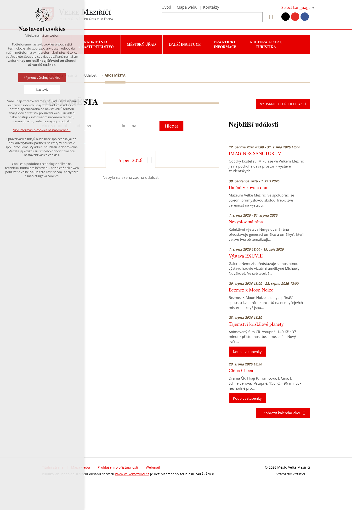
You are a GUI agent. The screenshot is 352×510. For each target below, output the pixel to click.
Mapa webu (187, 7)
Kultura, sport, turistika (266, 44)
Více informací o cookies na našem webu (42, 130)
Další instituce (185, 44)
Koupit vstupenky (247, 351)
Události (90, 75)
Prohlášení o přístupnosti (118, 467)
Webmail (153, 467)
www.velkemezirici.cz (132, 474)
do (122, 125)
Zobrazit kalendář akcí (280, 412)
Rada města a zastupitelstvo (96, 44)
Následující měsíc (149, 160)
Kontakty (211, 7)
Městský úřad (141, 44)
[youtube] (295, 16)
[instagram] (285, 16)
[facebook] (305, 16)
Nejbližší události (253, 124)
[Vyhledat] (269, 17)
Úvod (166, 7)
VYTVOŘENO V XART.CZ (291, 474)
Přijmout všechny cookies (42, 77)
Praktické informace (225, 44)
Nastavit (42, 89)
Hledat (171, 126)
